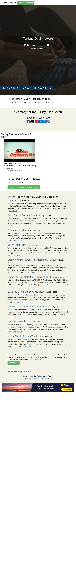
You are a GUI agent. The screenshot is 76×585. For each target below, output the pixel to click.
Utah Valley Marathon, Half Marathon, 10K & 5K (33, 259)
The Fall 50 (13, 200)
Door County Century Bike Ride (24, 215)
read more (13, 211)
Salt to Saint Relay (17, 244)
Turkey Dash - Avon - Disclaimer (19, 372)
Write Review (14, 363)
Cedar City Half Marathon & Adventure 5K (30, 276)
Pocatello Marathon (18, 321)
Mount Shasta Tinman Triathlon (24, 336)
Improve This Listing (25, 3)
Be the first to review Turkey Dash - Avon (24, 187)
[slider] (13, 182)
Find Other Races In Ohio (17, 88)
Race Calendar (44, 88)
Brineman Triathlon (18, 230)
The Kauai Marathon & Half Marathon (27, 306)
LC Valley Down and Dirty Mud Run (26, 291)
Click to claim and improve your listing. (38, 378)
